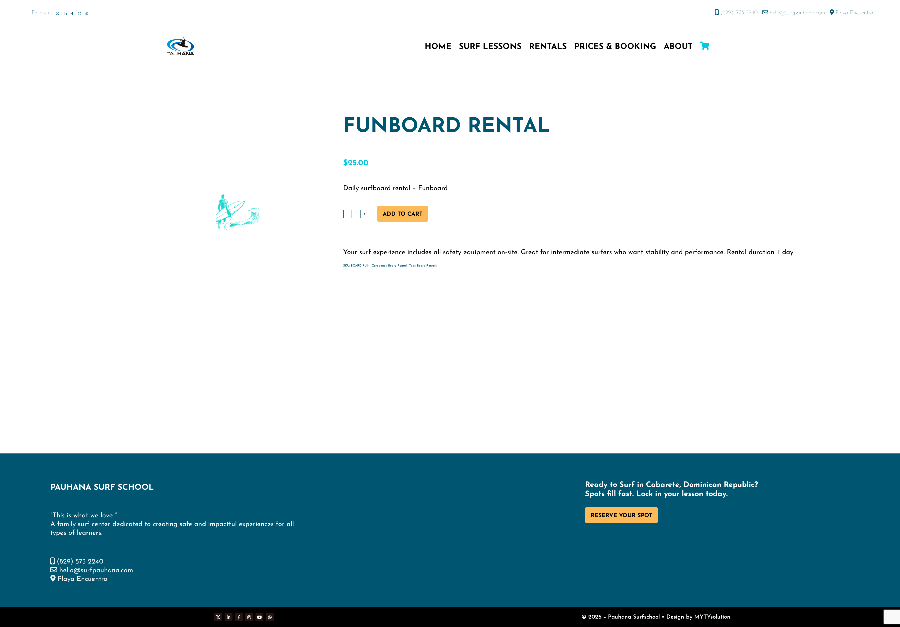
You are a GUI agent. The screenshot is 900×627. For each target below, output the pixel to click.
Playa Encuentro (853, 13)
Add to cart (403, 214)
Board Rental (397, 265)
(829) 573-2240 (738, 13)
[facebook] (72, 13)
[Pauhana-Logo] (180, 38)
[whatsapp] (87, 13)
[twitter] (57, 13)
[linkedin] (65, 13)
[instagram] (79, 13)
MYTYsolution (712, 617)
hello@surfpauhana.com (796, 13)
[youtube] (259, 617)
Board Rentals (427, 265)
